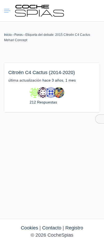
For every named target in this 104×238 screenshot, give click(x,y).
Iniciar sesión (85, 10)
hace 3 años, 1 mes (59, 80)
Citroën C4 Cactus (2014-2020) (41, 72)
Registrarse (95, 10)
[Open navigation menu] (9, 11)
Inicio (8, 35)
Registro (74, 228)
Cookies (29, 228)
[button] (76, 10)
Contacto (51, 228)
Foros (18, 35)
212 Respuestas (43, 102)
